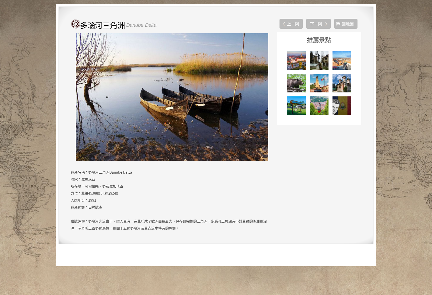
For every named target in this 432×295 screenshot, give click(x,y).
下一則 (316, 23)
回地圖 (348, 23)
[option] (172, 97)
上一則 (293, 23)
